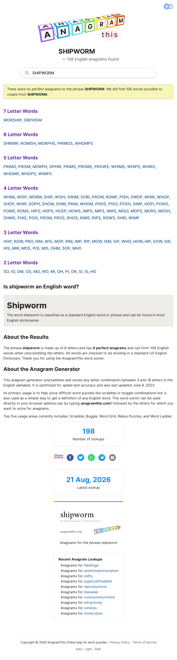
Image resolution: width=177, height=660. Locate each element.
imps (88, 211)
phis (22, 218)
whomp (11, 173)
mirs (111, 211)
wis (48, 241)
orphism (33, 120)
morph (40, 166)
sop (66, 248)
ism (107, 241)
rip (87, 241)
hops (47, 211)
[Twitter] (80, 458)
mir (15, 248)
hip (148, 241)
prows (101, 166)
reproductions (95, 586)
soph (34, 204)
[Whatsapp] (91, 458)
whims (118, 166)
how (137, 241)
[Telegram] (102, 458)
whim (9, 197)
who (126, 241)
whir (149, 197)
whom (86, 204)
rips (96, 218)
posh (125, 204)
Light (88, 649)
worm (35, 197)
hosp (60, 211)
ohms (9, 218)
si (80, 271)
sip (116, 241)
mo (36, 271)
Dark (98, 649)
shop (8, 204)
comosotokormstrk (99, 597)
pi (67, 271)
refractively (93, 602)
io (13, 271)
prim (73, 204)
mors (150, 211)
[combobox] (88, 72)
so (6, 271)
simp (137, 204)
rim (69, 241)
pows (162, 204)
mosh (164, 211)
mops (136, 211)
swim (72, 197)
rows (109, 218)
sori (85, 197)
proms (85, 166)
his (6, 248)
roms (23, 211)
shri (121, 218)
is (86, 271)
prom (46, 218)
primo (9, 166)
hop (7, 241)
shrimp (10, 143)
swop (136, 197)
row (18, 241)
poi (36, 248)
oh (60, 271)
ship (48, 197)
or (74, 271)
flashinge (91, 565)
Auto (79, 649)
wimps (45, 173)
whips (133, 166)
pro (29, 241)
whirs (148, 166)
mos (25, 248)
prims (69, 166)
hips (35, 211)
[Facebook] (70, 458)
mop (58, 241)
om (20, 271)
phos (100, 204)
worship (12, 120)
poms (9, 211)
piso (112, 204)
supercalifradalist (98, 581)
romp (111, 197)
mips (99, 211)
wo (45, 271)
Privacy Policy (120, 642)
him (39, 241)
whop (163, 197)
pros (59, 218)
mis (45, 248)
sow (157, 241)
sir (167, 241)
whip (21, 204)
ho (93, 271)
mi (53, 271)
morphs (46, 143)
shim (61, 204)
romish (28, 143)
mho (77, 248)
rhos (72, 218)
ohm (55, 248)
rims (85, 218)
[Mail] (112, 458)
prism (24, 166)
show (48, 204)
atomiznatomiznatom (101, 570)
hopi (149, 204)
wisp (22, 197)
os (28, 271)
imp (78, 241)
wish (60, 197)
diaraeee (91, 592)
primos (65, 143)
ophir (55, 166)
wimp (133, 218)
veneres (90, 608)
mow (97, 241)
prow (98, 197)
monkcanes (93, 613)
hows (74, 211)
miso (123, 211)
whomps (84, 143)
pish (123, 197)
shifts (88, 576)
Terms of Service (144, 642)
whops (28, 173)
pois (33, 218)
